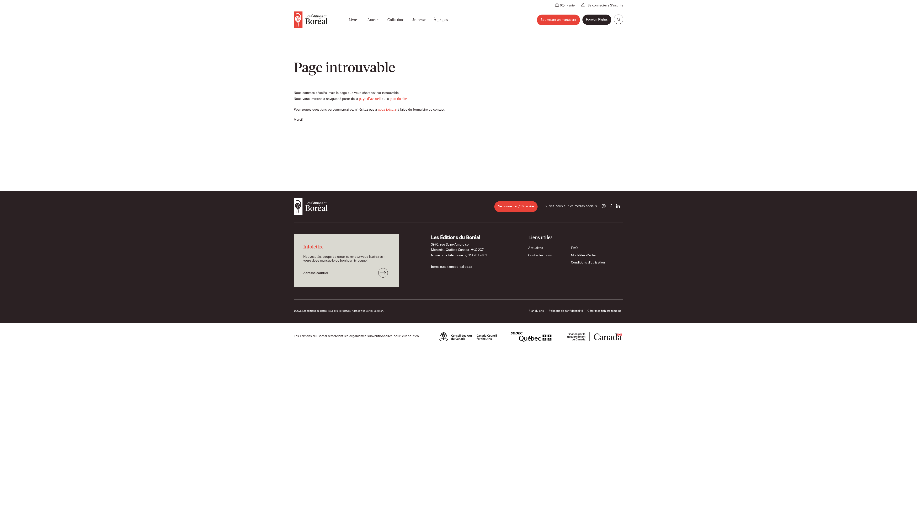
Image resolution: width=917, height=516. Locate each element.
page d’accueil (370, 99)
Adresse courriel (315, 273)
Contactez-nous (540, 256)
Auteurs (373, 20)
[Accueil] (311, 19)
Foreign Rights (597, 20)
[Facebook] (611, 206)
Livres (353, 20)
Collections (395, 20)
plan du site (398, 99)
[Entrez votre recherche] (618, 19)
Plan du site (536, 311)
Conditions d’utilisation (588, 263)
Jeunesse (419, 20)
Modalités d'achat (584, 256)
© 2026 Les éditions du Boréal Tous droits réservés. (322, 311)
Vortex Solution (374, 311)
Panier (571, 6)
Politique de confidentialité (566, 311)
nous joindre (387, 109)
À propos (441, 20)
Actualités (535, 248)
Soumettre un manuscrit (558, 20)
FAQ (574, 248)
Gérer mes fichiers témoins (604, 311)
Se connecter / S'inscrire (605, 6)
